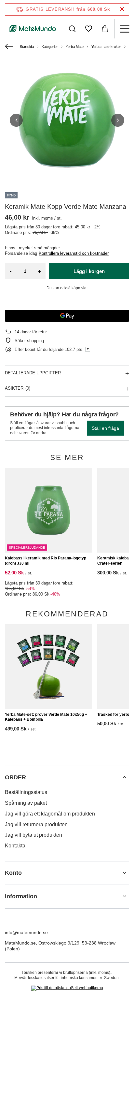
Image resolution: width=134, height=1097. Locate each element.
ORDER (15, 777)
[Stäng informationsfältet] (122, 9)
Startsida (27, 47)
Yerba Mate (75, 47)
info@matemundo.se (26, 932)
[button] (16, 120)
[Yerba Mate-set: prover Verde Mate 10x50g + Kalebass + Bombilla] (48, 666)
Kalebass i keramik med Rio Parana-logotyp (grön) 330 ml (45, 561)
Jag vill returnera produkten (36, 824)
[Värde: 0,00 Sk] (105, 28)
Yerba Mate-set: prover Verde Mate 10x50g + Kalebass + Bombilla (46, 717)
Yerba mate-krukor (106, 47)
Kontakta (15, 845)
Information (21, 896)
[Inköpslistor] (88, 28)
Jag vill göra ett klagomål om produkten (50, 813)
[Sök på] (72, 28)
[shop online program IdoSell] (67, 988)
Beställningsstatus (26, 792)
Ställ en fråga (105, 428)
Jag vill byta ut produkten (33, 835)
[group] (67, 120)
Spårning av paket (26, 803)
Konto (13, 873)
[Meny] (124, 28)
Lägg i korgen (89, 271)
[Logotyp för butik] (33, 28)
